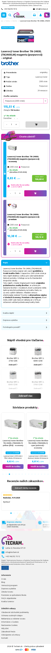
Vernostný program (9, 585)
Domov (2, 21)
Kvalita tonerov (7, 601)
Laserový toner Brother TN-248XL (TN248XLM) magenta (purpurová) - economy (23, 159)
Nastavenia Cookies (9, 625)
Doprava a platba (8, 588)
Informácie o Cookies (10, 622)
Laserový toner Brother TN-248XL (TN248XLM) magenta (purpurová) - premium (23, 217)
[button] (3, 15)
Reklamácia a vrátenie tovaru (13, 619)
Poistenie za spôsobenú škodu (13, 595)
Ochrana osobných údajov (12, 615)
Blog (3, 582)
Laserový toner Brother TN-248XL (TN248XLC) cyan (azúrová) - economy (19, 444)
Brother (15, 21)
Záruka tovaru (7, 592)
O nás (3, 579)
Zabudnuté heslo (8, 632)
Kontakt (4, 638)
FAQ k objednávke (8, 598)
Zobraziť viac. (37, 5)
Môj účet (5, 628)
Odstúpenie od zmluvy (10, 635)
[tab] (3, 474)
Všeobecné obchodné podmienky (15, 612)
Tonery (7, 21)
